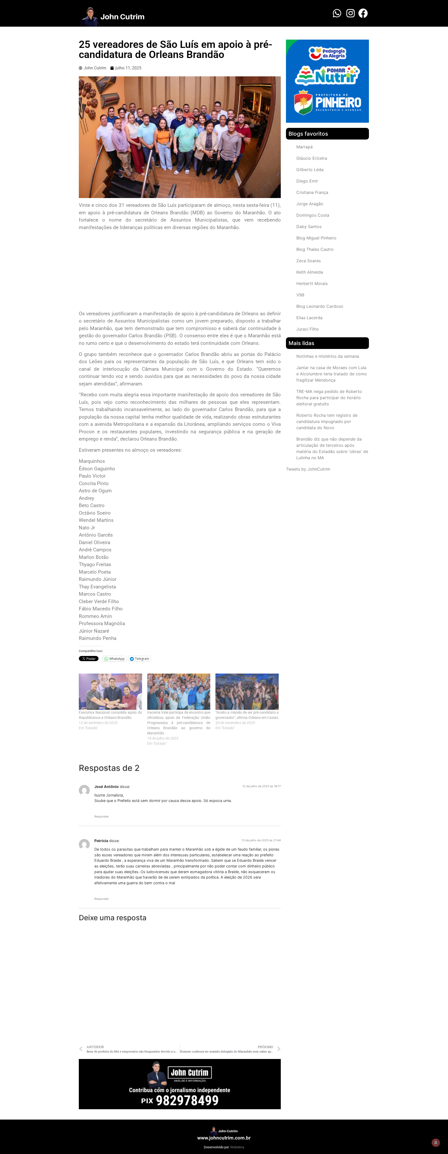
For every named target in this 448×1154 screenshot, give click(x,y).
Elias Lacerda (309, 317)
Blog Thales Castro (315, 249)
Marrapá (304, 146)
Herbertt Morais (312, 283)
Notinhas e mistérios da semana (327, 356)
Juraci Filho (307, 329)
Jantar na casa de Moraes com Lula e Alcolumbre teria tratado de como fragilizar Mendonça (331, 374)
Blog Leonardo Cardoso (319, 306)
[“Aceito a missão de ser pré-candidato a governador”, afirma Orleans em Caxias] (247, 692)
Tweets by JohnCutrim (308, 469)
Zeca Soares (308, 260)
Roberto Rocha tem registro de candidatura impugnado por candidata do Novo (327, 421)
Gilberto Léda (310, 169)
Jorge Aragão (309, 203)
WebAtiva (237, 1147)
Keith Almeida (309, 272)
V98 (300, 294)
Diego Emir (307, 181)
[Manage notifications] (436, 1142)
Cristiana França (312, 192)
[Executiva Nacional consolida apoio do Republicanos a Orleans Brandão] (110, 692)
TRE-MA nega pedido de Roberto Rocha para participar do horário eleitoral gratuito (329, 397)
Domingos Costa (312, 215)
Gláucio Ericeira (311, 158)
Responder (101, 816)
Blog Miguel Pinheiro (316, 237)
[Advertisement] (180, 271)
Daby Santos (308, 226)
